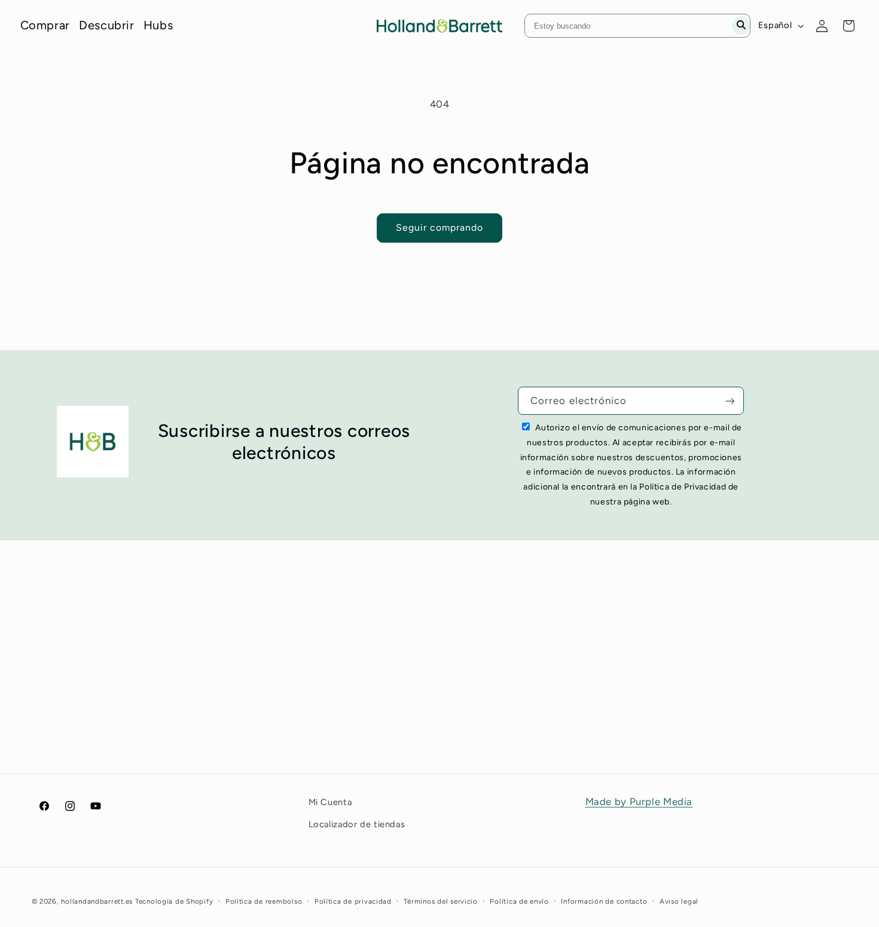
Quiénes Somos (510, 652)
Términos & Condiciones (531, 687)
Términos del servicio (440, 901)
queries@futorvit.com (117, 715)
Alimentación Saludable (322, 669)
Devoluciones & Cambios (533, 705)
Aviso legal (679, 901)
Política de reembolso (263, 901)
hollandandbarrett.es (97, 901)
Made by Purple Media (639, 801)
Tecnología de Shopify (174, 901)
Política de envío (519, 901)
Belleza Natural (301, 687)
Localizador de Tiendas (736, 669)
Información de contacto (604, 901)
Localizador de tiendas (357, 823)
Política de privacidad (353, 901)
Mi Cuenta (705, 652)
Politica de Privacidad (526, 741)
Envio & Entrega (511, 723)
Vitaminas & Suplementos (327, 652)
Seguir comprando (440, 227)
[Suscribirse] (730, 401)
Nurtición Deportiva (313, 705)
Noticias (493, 758)
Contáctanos (504, 669)
